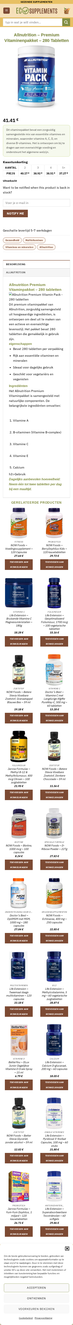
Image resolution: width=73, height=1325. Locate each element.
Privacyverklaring (43, 1318)
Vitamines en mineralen (19, 247)
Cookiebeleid (26, 1318)
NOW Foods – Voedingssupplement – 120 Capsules (19, 549)
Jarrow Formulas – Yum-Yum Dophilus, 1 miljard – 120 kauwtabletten (19, 1214)
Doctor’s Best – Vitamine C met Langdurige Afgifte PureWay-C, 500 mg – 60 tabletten (54, 698)
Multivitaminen (34, 240)
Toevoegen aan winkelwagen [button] (19, 564)
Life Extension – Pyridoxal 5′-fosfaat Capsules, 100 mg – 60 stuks (54, 1141)
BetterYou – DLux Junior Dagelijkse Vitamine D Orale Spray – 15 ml (18, 1067)
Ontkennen (36, 1298)
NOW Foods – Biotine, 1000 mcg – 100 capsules (19, 849)
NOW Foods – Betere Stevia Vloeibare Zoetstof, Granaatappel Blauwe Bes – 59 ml (19, 697)
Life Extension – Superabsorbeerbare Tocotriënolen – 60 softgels (54, 1214)
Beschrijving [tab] (15, 264)
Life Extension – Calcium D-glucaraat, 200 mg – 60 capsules (54, 1066)
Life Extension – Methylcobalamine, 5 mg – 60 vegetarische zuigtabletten (54, 994)
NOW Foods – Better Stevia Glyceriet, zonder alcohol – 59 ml (18, 1139)
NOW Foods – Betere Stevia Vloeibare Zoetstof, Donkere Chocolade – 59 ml (54, 774)
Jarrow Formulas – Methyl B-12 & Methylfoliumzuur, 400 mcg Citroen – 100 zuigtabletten (18, 775)
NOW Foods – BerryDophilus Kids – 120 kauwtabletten (54, 549)
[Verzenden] (66, 22)
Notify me (15, 213)
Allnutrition (46, 247)
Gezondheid (12, 240)
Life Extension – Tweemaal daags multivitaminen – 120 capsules (18, 994)
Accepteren (36, 1287)
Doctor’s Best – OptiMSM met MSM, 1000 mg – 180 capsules (18, 920)
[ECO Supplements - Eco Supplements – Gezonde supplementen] (37, 10)
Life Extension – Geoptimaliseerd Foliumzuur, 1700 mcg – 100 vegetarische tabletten (54, 622)
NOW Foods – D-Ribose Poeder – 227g (54, 847)
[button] (67, 1248)
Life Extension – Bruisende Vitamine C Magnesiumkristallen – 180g (18, 620)
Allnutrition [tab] (15, 272)
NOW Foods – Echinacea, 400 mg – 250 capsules (54, 919)
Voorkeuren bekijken (36, 1309)
